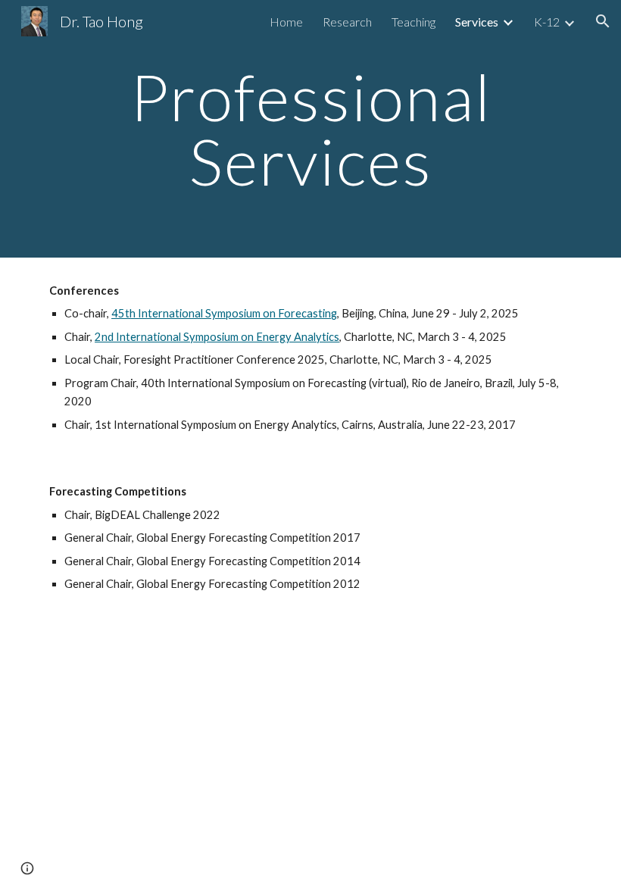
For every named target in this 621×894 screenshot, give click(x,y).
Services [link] (476, 21)
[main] (310, 129)
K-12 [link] (547, 21)
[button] (603, 21)
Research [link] (347, 21)
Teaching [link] (413, 21)
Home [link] (286, 21)
